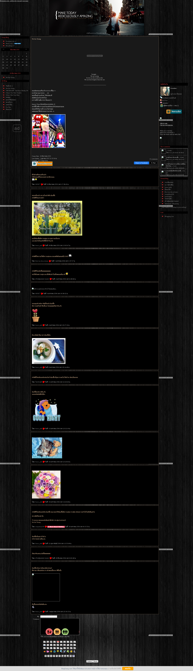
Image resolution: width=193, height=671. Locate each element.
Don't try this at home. (42, 261)
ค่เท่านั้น (9, 105)
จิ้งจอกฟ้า (168, 189)
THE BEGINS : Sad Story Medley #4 (17, 90)
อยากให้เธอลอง (11, 100)
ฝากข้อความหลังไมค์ (169, 98)
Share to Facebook (141, 163)
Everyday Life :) (11, 41)
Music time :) (10, 43)
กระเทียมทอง (169, 182)
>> (26, 49)
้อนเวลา (9, 109)
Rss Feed (164, 100)
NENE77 (38, 184)
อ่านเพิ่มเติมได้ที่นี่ (114, 668)
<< (3, 49)
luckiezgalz (168, 196)
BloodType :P (10, 46)
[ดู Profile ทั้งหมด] (176, 94)
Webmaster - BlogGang (172, 203)
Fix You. (8, 107)
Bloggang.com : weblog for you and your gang (14, 1)
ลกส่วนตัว (39, 382)
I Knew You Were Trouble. (14, 93)
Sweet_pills (39, 245)
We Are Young (10, 77)
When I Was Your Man (12, 95)
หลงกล (8, 97)
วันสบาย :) (9, 86)
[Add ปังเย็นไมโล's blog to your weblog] (174, 207)
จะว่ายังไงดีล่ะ (169, 185)
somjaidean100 (40, 526)
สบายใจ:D (9, 102)
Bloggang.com (169, 216)
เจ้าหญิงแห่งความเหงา (42, 279)
